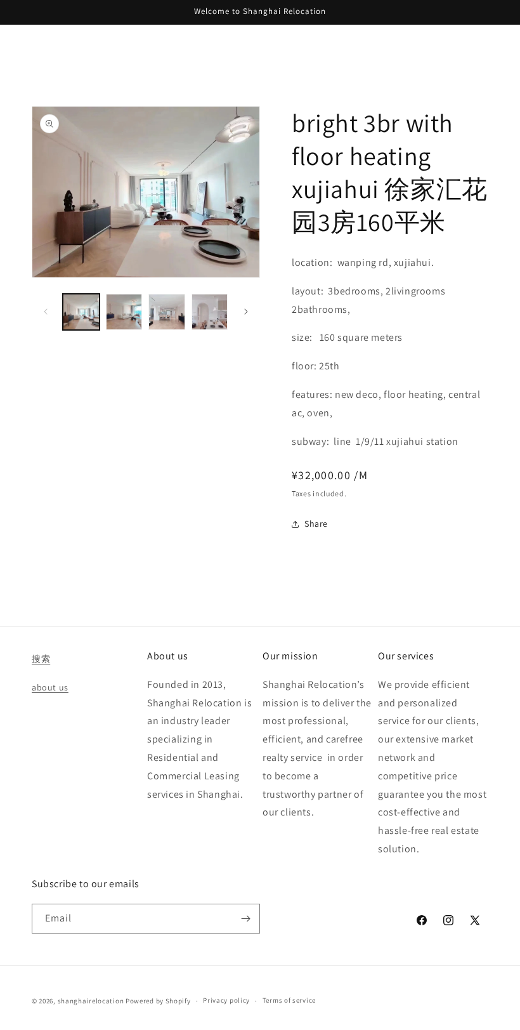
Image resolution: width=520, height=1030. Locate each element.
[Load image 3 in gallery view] (166, 312)
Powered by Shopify (158, 1000)
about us (50, 687)
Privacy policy (226, 1000)
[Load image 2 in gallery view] (124, 312)
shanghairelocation (91, 1000)
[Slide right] (246, 312)
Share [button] (316, 523)
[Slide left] (46, 312)
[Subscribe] (245, 919)
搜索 (41, 658)
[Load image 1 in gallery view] (81, 312)
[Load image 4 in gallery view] (210, 312)
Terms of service (289, 1000)
